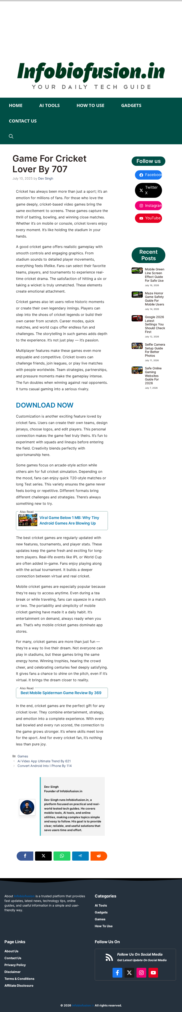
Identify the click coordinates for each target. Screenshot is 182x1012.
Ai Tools (49, 105)
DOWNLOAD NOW (44, 405)
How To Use (90, 105)
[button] (11, 136)
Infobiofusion (24, 896)
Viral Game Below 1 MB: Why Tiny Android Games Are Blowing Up (69, 520)
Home (15, 105)
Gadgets (131, 105)
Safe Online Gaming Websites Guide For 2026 (153, 375)
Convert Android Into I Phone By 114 (45, 766)
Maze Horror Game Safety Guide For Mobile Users (154, 298)
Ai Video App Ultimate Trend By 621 (44, 761)
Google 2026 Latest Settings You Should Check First (155, 324)
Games (23, 756)
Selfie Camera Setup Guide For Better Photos (155, 350)
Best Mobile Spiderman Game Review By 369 (61, 693)
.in (82, 1005)
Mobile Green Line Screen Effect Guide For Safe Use (154, 274)
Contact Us (23, 121)
